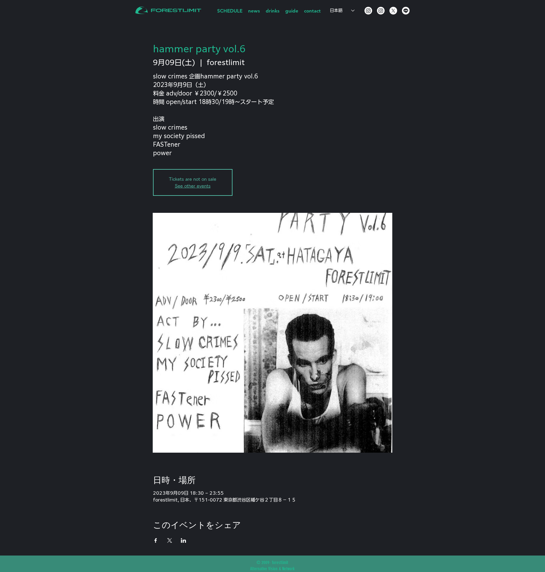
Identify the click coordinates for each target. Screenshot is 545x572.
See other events (193, 186)
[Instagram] (368, 10)
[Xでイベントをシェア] (169, 540)
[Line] (406, 10)
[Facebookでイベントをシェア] (155, 540)
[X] (393, 10)
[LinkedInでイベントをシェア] (183, 540)
